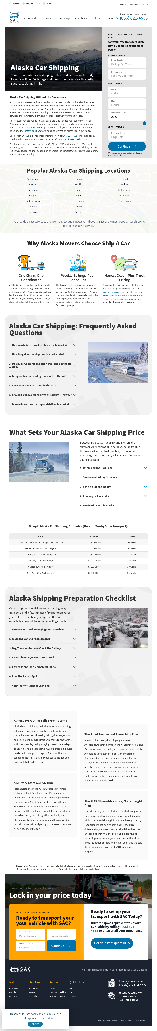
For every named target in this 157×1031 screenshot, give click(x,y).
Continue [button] (123, 146)
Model (113, 101)
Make (113, 89)
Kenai (78, 195)
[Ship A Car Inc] (14, 17)
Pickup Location (117, 60)
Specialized (34, 996)
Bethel (124, 178)
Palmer (78, 212)
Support (108, 18)
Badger (33, 195)
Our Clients (81, 18)
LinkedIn (49, 3)
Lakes (78, 178)
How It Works (31, 18)
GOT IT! (35, 1024)
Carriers (145, 4)
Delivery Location (118, 72)
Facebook (16, 3)
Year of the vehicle (118, 112)
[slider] (144, 123)
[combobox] (126, 137)
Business (33, 992)
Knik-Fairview (33, 201)
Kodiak (124, 184)
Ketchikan (78, 201)
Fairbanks (32, 189)
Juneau (33, 184)
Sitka (78, 189)
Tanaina (32, 212)
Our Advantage (63, 18)
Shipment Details (118, 133)
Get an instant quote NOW (112, 943)
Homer (78, 206)
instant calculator (33, 130)
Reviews (95, 18)
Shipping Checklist (57, 992)
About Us (13, 988)
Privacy (72, 996)
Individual (33, 988)
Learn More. (47, 1018)
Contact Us (134, 4)
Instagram (29, 3)
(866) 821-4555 (134, 18)
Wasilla (78, 184)
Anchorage (32, 178)
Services (46, 18)
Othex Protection (57, 996)
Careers (123, 4)
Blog (115, 4)
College (33, 206)
